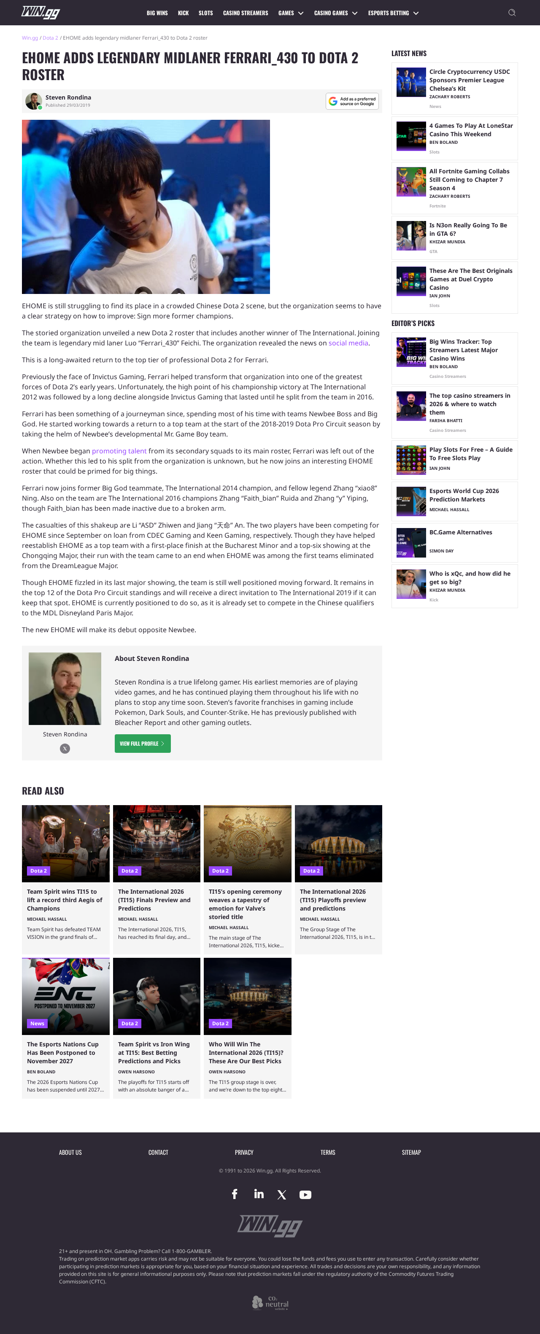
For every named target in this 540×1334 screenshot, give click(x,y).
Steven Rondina (68, 97)
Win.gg (30, 37)
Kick (183, 12)
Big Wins (157, 12)
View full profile (139, 743)
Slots (206, 12)
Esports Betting (388, 12)
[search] (512, 12)
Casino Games (331, 12)
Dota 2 (50, 37)
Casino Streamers (245, 12)
